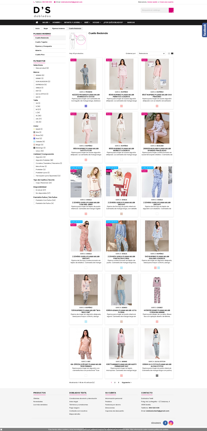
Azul (39, 138)
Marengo (40, 148)
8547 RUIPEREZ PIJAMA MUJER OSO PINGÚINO (157, 96)
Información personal (113, 398)
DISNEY (39, 78)
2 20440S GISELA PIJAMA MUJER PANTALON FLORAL (121, 257)
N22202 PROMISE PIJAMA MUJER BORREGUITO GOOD (86, 96)
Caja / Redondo (44, 183)
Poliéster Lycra (42, 172)
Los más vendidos (40, 405)
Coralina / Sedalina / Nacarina (49, 163)
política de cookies (161, 429)
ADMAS (40, 75)
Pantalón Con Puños (45, 200)
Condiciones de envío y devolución (83, 398)
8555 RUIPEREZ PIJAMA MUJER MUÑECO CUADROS (121, 149)
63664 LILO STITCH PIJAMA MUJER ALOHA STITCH (157, 365)
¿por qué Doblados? (113, 22)
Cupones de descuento (114, 411)
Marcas (131, 22)
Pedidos (108, 401)
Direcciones (110, 408)
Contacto (146, 392)
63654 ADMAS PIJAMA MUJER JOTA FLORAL (121, 311)
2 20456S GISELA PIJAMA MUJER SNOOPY (86, 257)
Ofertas (36, 398)
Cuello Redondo (42, 38)
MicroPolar (41, 166)
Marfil (39, 129)
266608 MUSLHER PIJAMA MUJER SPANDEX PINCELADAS (157, 149)
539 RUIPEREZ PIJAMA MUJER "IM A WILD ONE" (86, 311)
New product (42, 68)
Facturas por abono (113, 405)
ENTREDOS (41, 84)
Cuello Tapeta (41, 42)
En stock (41, 190)
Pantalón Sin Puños (45, 203)
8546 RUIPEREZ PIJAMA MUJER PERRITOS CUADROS (121, 96)
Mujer (45, 22)
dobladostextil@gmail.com (71, 2)
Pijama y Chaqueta (43, 46)
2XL (39, 119)
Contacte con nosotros (78, 411)
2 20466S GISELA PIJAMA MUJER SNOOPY (157, 203)
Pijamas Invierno (42, 33)
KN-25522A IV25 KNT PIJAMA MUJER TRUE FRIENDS (86, 365)
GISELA (39, 88)
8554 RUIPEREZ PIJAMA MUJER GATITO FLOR (86, 149)
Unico (40, 151)
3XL (38, 122)
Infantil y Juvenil (72, 22)
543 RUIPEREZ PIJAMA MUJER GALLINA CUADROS (157, 257)
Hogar (96, 22)
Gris (38, 132)
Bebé (86, 22)
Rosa (39, 135)
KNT (38, 91)
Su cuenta (110, 392)
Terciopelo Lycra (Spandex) (48, 176)
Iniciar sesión (152, 2)
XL (38, 116)
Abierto (38, 50)
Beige (39, 145)
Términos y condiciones (78, 405)
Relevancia (152, 53)
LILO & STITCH (42, 94)
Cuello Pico (40, 54)
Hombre (56, 22)
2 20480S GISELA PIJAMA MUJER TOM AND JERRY (86, 203)
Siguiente (127, 382)
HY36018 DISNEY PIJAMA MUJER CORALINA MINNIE (157, 311)
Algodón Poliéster (44, 160)
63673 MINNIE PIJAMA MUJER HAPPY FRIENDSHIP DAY (121, 365)
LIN (38, 97)
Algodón (41, 157)
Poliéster (41, 169)
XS (38, 103)
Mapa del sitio (74, 414)
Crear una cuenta (166, 2)
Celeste (40, 141)
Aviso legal (73, 401)
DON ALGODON (43, 81)
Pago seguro (74, 408)
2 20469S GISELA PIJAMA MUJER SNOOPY (121, 203)
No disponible (43, 193)
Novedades (38, 401)
